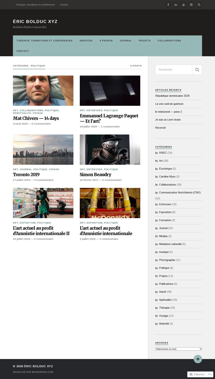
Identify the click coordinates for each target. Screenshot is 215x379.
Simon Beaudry (95, 174)
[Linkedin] (176, 5)
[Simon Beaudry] (110, 150)
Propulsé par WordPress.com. (33, 372)
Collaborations (169, 40)
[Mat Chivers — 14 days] (43, 91)
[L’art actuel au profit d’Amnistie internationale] (110, 203)
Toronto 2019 (26, 174)
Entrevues (94, 110)
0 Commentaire (41, 123)
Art (15, 110)
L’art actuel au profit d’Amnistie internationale (106, 231)
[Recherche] (197, 70)
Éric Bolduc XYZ (35, 21)
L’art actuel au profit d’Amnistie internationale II (41, 231)
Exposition (28, 222)
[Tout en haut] (198, 359)
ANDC (163, 152)
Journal (126, 40)
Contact (64, 4)
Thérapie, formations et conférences (35, 4)
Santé (162, 291)
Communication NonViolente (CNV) (180, 192)
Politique (52, 110)
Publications (166, 283)
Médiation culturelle (170, 244)
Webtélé (164, 323)
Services (86, 40)
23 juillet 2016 (21, 238)
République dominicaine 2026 (172, 95)
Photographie (167, 260)
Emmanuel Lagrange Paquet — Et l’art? (109, 118)
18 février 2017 (89, 180)
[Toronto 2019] (43, 150)
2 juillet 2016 (88, 238)
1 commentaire (110, 126)
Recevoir (160, 127)
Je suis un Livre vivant (168, 119)
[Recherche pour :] (178, 70)
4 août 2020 (20, 123)
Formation (165, 220)
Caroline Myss (167, 176)
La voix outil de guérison (169, 103)
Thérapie (164, 307)
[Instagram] (191, 5)
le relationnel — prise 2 (168, 111)
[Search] (199, 5)
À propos (106, 40)
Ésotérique (165, 168)
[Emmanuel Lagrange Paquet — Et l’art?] (110, 91)
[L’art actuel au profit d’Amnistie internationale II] (43, 203)
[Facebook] (168, 5)
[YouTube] (184, 5)
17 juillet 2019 (21, 180)
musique (164, 252)
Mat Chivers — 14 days (36, 118)
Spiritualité (22, 113)
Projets (145, 40)
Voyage (38, 113)
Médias (163, 236)
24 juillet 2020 (88, 126)
